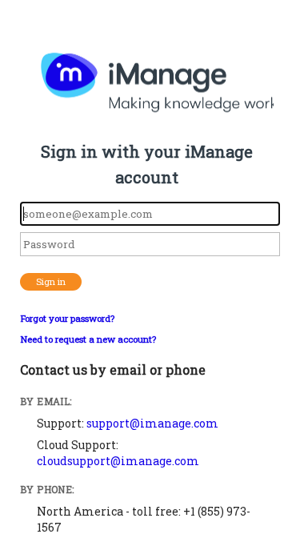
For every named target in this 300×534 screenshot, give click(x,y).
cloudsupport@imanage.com (118, 460)
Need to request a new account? (88, 339)
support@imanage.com (152, 423)
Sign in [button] (51, 281)
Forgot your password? (67, 318)
